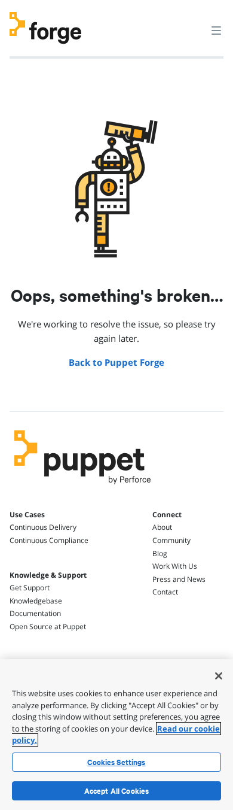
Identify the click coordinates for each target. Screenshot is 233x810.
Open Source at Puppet (48, 626)
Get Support (30, 588)
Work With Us (174, 566)
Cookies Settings (116, 762)
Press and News (179, 579)
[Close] (219, 676)
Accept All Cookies (116, 791)
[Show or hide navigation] (216, 30)
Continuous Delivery (43, 527)
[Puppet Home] (83, 487)
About (162, 527)
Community (171, 540)
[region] (116, 734)
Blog (159, 553)
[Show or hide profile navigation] (194, 23)
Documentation (35, 613)
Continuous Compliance (49, 540)
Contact (165, 592)
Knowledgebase (36, 601)
